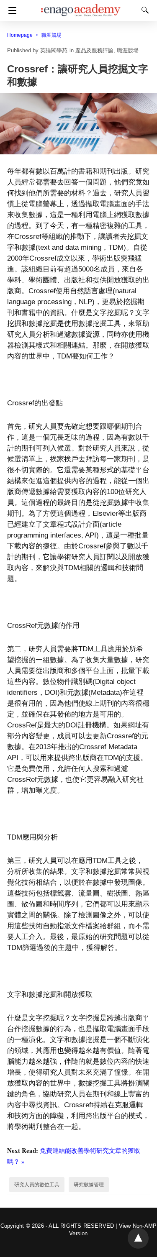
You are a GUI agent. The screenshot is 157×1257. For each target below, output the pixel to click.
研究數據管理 (89, 1185)
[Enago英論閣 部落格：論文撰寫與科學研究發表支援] (81, 6)
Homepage (20, 35)
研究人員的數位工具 (36, 1185)
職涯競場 (51, 35)
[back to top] (138, 1238)
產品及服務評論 (94, 50)
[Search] (143, 10)
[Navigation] (10, 10)
